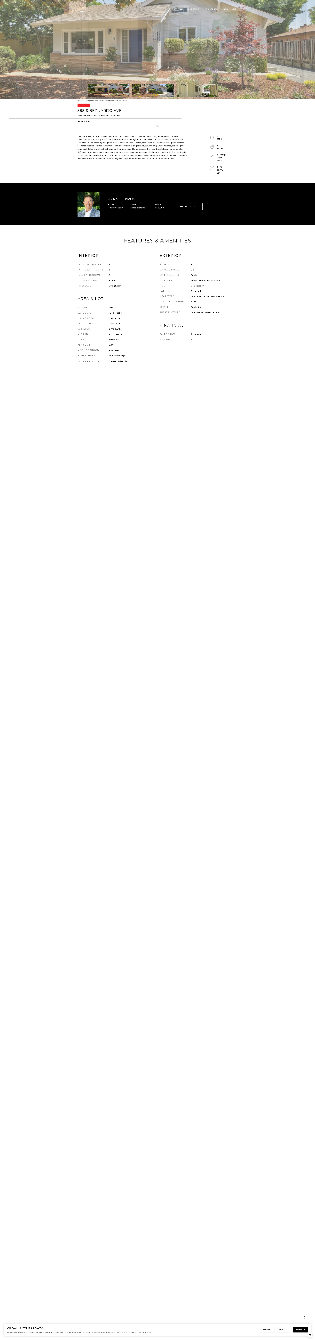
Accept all (300, 1330)
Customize (283, 1330)
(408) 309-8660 (115, 207)
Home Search (193, 9)
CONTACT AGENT (188, 206)
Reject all (267, 1330)
